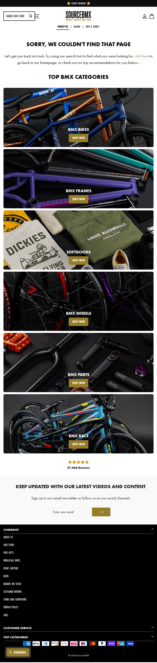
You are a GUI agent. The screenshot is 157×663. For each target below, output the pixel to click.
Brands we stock (12, 584)
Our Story (8, 545)
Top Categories (15, 637)
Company (11, 530)
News (6, 576)
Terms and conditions (15, 599)
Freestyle (63, 26)
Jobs (5, 615)
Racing (77, 26)
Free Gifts (8, 552)
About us (8, 537)
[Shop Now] (78, 117)
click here (142, 56)
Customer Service (17, 628)
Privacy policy (10, 607)
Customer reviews (12, 591)
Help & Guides (92, 26)
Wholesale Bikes (11, 560)
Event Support (10, 568)
